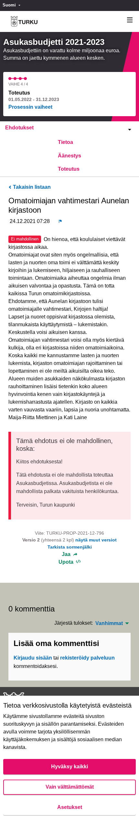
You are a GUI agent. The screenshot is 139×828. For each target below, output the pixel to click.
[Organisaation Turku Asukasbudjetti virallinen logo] (24, 21)
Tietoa (65, 142)
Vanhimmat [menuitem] (109, 623)
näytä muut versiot (96, 539)
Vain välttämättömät (70, 787)
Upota (67, 562)
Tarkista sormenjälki (70, 547)
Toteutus (69, 169)
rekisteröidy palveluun (87, 658)
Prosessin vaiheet (30, 107)
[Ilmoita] (60, 221)
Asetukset (69, 807)
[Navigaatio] (130, 20)
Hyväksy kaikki (69, 766)
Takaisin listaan (31, 187)
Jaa (67, 554)
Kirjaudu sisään (33, 658)
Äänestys (69, 155)
